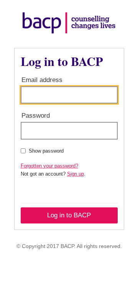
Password (35, 115)
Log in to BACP (69, 215)
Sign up (75, 174)
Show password (46, 151)
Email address (41, 80)
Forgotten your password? (49, 166)
